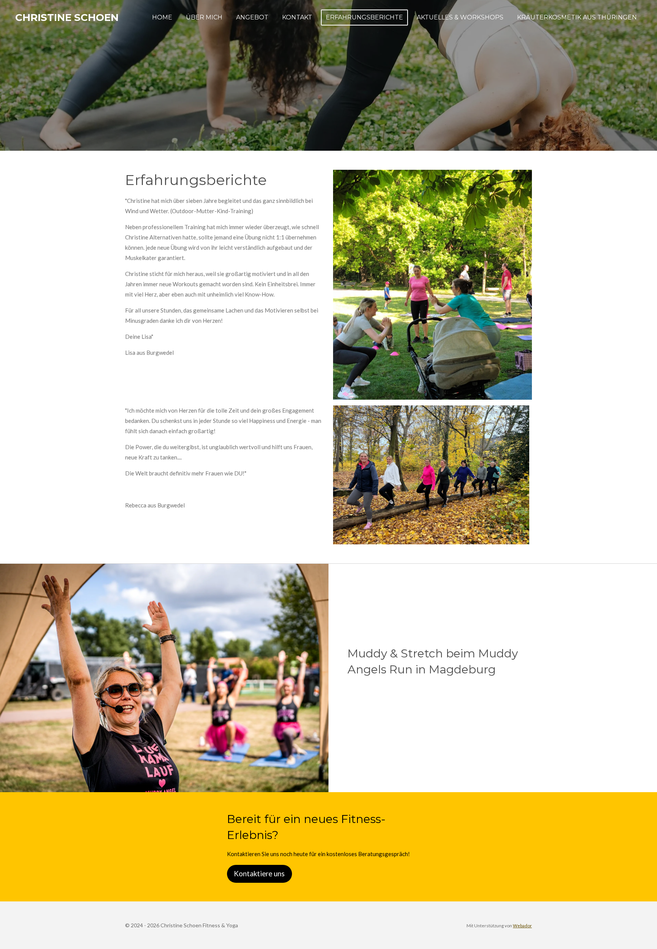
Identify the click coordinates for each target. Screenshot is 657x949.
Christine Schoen (67, 17)
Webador (522, 925)
